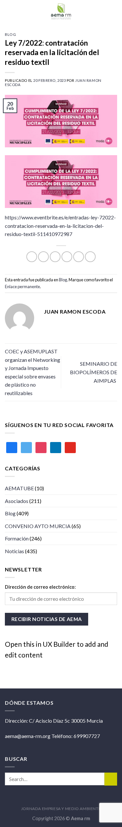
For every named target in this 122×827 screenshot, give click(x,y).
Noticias (14, 551)
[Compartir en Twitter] (55, 256)
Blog (10, 34)
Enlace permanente (22, 286)
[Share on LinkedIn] (90, 256)
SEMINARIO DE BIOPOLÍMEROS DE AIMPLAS (93, 372)
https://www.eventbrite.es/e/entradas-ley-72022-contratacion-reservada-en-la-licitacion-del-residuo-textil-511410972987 (60, 225)
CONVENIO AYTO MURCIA (38, 526)
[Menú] (113, 11)
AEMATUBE (19, 488)
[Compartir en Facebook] (43, 256)
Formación (17, 538)
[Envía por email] (66, 256)
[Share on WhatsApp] (31, 256)
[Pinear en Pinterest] (78, 256)
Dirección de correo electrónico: (40, 587)
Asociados (16, 501)
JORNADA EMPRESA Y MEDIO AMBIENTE (61, 808)
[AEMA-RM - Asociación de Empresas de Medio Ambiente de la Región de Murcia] (61, 11)
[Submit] (110, 779)
